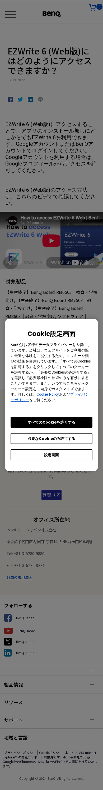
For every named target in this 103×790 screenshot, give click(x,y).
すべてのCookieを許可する (51, 422)
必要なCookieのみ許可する (51, 438)
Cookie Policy (48, 394)
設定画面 (51, 454)
